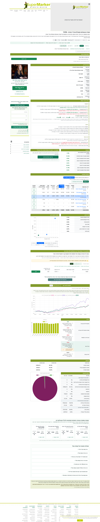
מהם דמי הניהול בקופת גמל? (81, 460)
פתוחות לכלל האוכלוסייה (77, 181)
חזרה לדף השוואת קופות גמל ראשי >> (82, 51)
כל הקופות (86, 181)
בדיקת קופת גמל (19, 88)
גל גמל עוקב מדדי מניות (81, 206)
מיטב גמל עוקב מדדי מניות (81, 188)
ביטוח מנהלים (62, 510)
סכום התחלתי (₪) (85, 269)
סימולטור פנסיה (25, 518)
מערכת (77, 504)
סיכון (81, 45)
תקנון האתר (21, 123)
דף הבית (87, 48)
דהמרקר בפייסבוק (45, 504)
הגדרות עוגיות (64, 504)
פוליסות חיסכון (62, 512)
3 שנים (75, 263)
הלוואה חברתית (47, 514)
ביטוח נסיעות (76, 514)
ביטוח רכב (36, 11)
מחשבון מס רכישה (25, 514)
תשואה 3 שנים (47, 243)
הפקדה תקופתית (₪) (70, 269)
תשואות (86, 45)
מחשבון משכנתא (25, 509)
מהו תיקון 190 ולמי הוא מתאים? (81, 464)
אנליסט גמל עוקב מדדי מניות (80, 199)
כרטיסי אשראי (25, 11)
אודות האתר (60, 504)
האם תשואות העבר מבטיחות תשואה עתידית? (78, 471)
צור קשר (56, 504)
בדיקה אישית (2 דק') (48, 157)
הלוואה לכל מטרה (46, 507)
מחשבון (75, 45)
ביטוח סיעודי (76, 510)
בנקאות (11, 10)
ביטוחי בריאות (28, 11)
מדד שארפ (37, 244)
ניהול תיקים (32, 11)
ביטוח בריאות (76, 509)
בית (47, 10)
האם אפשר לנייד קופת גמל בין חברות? (80, 456)
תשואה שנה (54, 243)
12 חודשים (79, 263)
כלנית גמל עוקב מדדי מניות (81, 203)
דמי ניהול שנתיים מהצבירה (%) (47, 269)
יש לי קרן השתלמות (19, 91)
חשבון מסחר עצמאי (32, 510)
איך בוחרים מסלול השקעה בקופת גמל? (79, 468)
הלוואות (20, 10)
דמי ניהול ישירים (50, 244)
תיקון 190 (69, 512)
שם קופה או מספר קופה (84, 57)
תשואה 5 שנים (40, 243)
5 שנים (71, 263)
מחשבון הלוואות (47, 512)
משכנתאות (40, 10)
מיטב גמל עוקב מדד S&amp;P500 (40, 427)
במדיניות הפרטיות (66, 518)
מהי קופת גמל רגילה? (83, 449)
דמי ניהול (34, 243)
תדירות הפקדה (57, 269)
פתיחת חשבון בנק (32, 509)
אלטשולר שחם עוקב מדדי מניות (53, 427)
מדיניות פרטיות (69, 504)
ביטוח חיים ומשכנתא (16, 11)
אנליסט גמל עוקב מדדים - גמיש (82, 427)
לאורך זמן (69, 45)
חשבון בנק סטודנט (32, 514)
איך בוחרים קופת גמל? (83, 453)
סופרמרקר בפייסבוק (51, 504)
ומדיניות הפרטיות (17, 123)
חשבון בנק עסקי (32, 512)
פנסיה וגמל (44, 11)
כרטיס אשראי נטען (53, 510)
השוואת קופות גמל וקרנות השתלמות (77, 48)
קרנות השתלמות (68, 509)
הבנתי (80, 520)
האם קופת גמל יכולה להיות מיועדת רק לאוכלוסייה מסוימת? (75, 475)
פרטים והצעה (34, 189)
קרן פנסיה (62, 509)
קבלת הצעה (62, 45)
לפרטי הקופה (85, 437)
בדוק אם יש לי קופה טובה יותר (60, 279)
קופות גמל (69, 510)
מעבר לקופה (24, 59)
